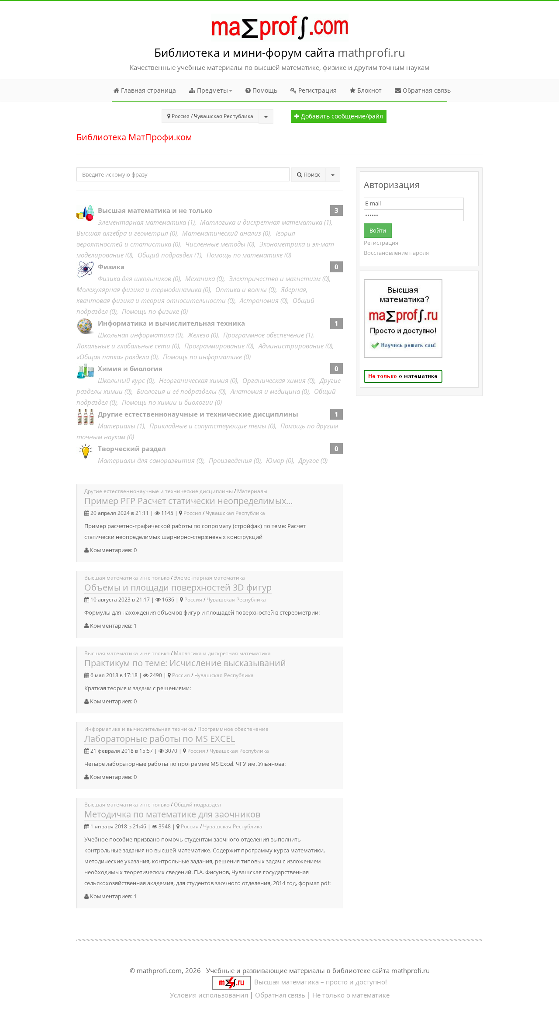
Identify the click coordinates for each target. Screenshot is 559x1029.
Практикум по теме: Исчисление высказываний (185, 663)
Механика (200, 278)
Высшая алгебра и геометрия (122, 233)
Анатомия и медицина (265, 391)
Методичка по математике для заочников (172, 814)
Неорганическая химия (193, 380)
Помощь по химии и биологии (167, 402)
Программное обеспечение (263, 334)
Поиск (311, 174)
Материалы (116, 425)
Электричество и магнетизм (275, 278)
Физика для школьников (134, 278)
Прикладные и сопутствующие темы (207, 425)
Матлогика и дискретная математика (261, 222)
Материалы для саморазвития (146, 460)
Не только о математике (351, 995)
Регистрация (317, 90)
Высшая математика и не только (155, 210)
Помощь (264, 90)
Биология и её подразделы (177, 391)
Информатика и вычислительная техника (171, 323)
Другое (308, 460)
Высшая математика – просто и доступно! (319, 981)
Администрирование (291, 345)
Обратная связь (426, 90)
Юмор (275, 460)
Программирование (214, 345)
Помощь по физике (150, 311)
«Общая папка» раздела (112, 356)
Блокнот (368, 90)
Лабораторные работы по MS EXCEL (159, 738)
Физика (111, 266)
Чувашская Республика (235, 513)
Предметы (211, 90)
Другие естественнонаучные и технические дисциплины (198, 414)
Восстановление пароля (396, 253)
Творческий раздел (132, 448)
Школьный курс (121, 380)
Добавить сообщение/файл (341, 116)
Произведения (230, 460)
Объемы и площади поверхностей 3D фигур (178, 587)
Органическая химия (274, 380)
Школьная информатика (136, 334)
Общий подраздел (165, 254)
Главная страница (147, 90)
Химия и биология (130, 368)
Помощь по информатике (202, 356)
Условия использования (209, 995)
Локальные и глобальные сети (123, 345)
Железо (198, 334)
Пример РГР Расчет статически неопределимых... (188, 501)
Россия (192, 513)
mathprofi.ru (371, 52)
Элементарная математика (142, 222)
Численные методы (215, 244)
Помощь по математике (245, 254)
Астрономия (259, 300)
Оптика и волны (241, 289)
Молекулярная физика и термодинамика (138, 289)
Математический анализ (221, 233)
